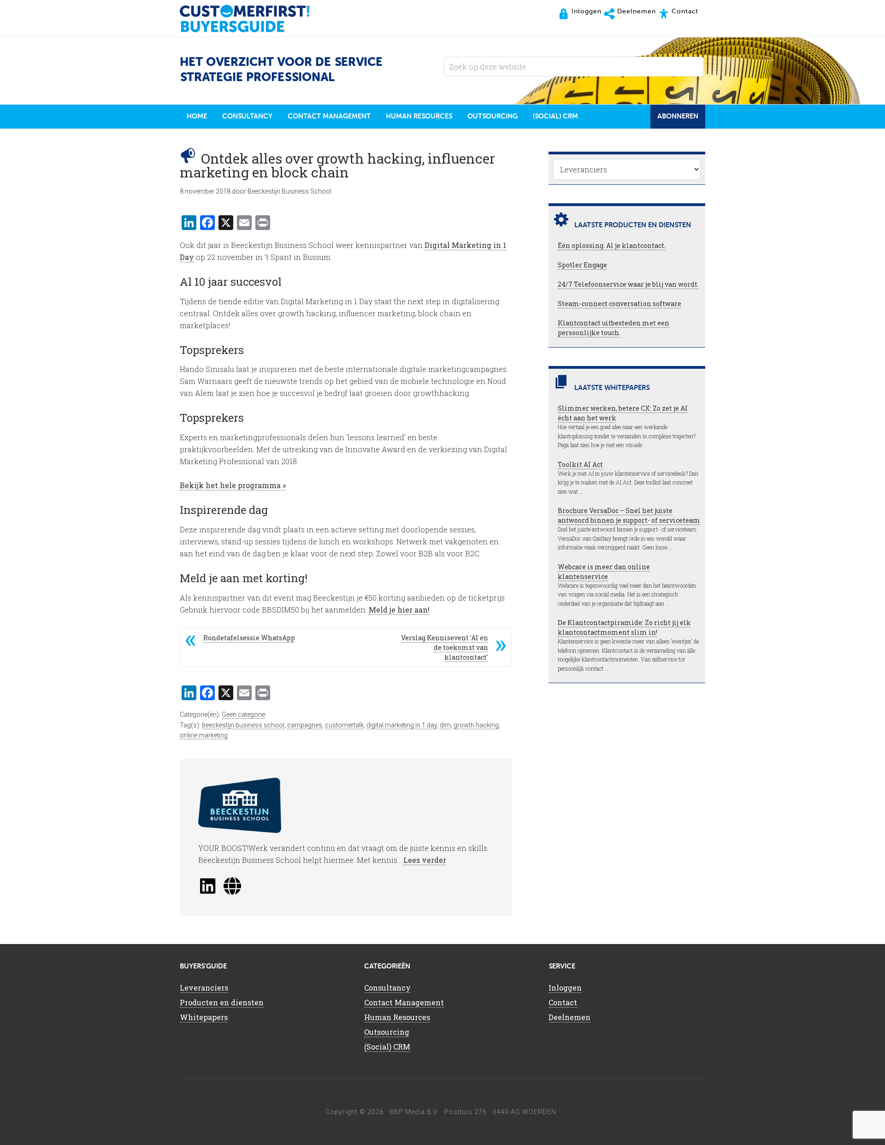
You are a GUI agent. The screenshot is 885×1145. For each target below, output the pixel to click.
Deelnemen (569, 1017)
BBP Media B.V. (414, 1111)
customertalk (344, 725)
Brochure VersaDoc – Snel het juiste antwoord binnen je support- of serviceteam (629, 515)
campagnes (304, 725)
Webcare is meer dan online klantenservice (604, 571)
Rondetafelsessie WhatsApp (249, 637)
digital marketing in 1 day (401, 725)
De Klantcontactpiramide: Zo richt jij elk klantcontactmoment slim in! (624, 627)
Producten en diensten (222, 1002)
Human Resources (397, 1017)
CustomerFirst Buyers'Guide (253, 18)
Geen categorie (243, 714)
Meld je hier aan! (399, 609)
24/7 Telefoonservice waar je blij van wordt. (628, 284)
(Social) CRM (387, 1046)
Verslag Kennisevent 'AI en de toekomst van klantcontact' (444, 647)
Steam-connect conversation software (619, 303)
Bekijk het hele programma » (233, 485)
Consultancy (387, 987)
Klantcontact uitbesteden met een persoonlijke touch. (613, 328)
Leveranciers (204, 987)
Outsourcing (386, 1032)
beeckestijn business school (243, 725)
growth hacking (476, 725)
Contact (563, 1002)
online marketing (204, 735)
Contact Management (404, 1002)
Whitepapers (204, 1017)
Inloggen (565, 987)
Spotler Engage (582, 264)
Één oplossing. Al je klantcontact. (612, 245)
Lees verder (424, 860)
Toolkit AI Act (580, 464)
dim (445, 725)
